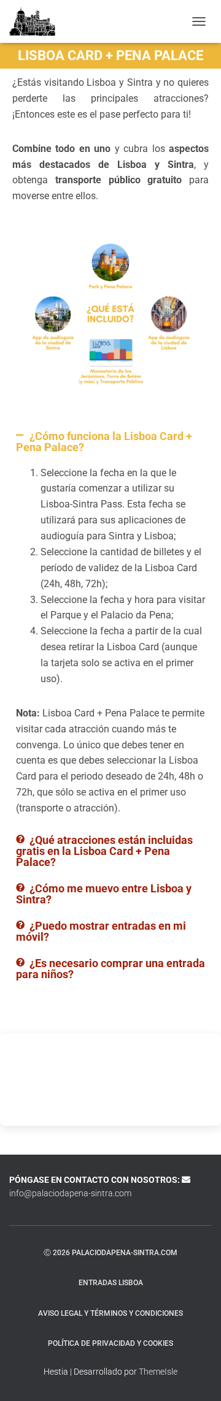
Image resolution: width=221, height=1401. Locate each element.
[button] (110, 441)
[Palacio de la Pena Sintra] (36, 21)
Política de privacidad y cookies (110, 1343)
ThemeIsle (158, 1371)
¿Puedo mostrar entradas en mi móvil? (101, 931)
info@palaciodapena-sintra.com (70, 1193)
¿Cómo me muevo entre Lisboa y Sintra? (104, 894)
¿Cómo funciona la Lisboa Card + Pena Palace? (104, 442)
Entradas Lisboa (111, 1282)
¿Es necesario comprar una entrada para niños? (110, 969)
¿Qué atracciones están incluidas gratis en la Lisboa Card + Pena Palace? (104, 850)
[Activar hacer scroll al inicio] (196, 1376)
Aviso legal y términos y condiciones (110, 1313)
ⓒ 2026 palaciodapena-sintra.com (110, 1252)
